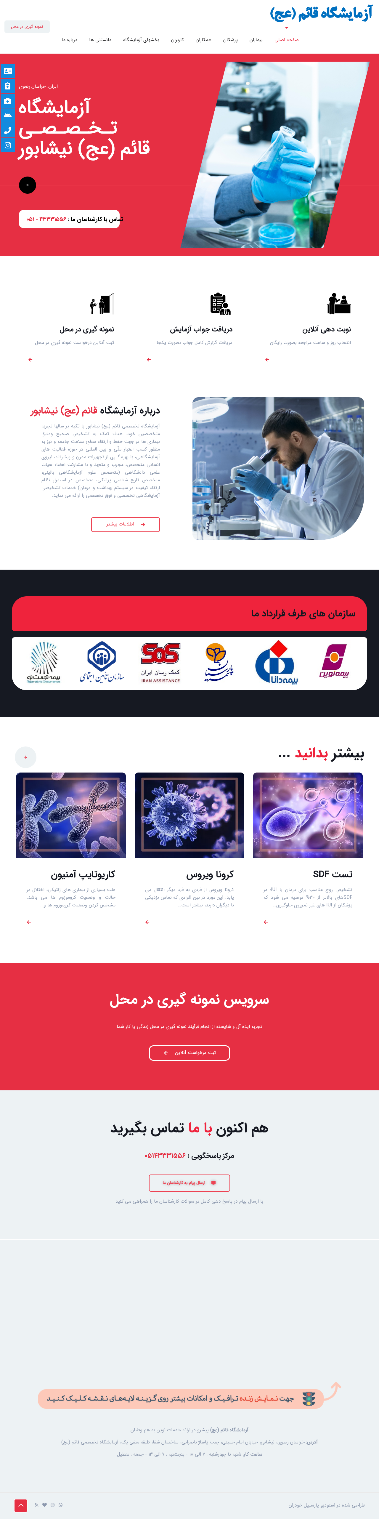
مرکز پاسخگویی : (189, 1155)
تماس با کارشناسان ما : (75, 219)
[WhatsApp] (60, 1505)
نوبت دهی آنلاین (326, 329)
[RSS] (36, 1505)
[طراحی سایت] (44, 1505)
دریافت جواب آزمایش (201, 329)
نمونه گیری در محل (27, 26)
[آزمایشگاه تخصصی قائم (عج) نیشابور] (321, 13)
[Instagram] (52, 1505)
